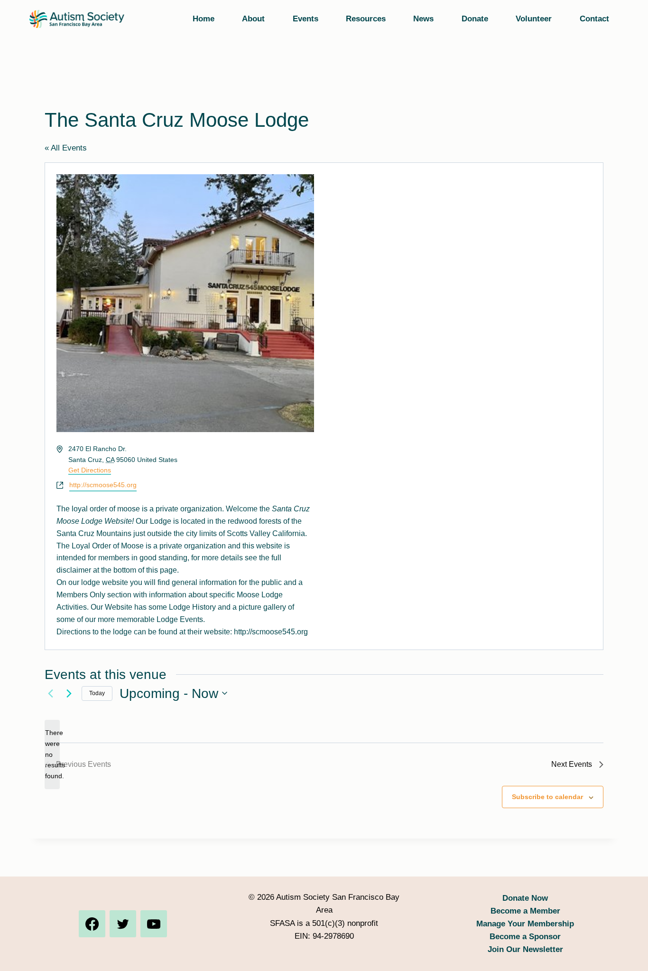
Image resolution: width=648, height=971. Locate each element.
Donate (475, 18)
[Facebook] (92, 923)
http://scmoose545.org (103, 485)
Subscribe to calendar (547, 797)
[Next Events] (68, 693)
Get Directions (89, 470)
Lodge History (192, 607)
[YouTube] (153, 923)
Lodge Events (180, 619)
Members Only (80, 595)
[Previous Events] (50, 693)
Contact (594, 18)
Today (97, 693)
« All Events (66, 147)
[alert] (52, 754)
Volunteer (534, 18)
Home (203, 18)
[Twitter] (123, 923)
